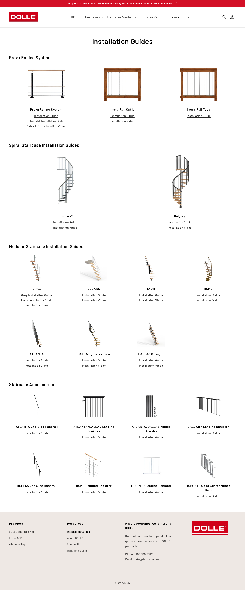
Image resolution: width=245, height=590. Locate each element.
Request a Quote (77, 550)
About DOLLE (75, 538)
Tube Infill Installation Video (46, 121)
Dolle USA (126, 583)
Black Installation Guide (37, 300)
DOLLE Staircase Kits (22, 531)
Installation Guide (46, 115)
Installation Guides (78, 531)
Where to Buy (17, 544)
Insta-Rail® (15, 538)
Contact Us (73, 544)
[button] (224, 17)
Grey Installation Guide (36, 295)
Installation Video (122, 121)
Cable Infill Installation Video (46, 126)
